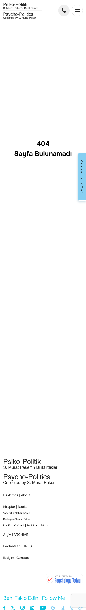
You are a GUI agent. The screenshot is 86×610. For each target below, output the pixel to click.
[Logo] (22, 18)
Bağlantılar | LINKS (17, 546)
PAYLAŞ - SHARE (81, 176)
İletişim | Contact (16, 557)
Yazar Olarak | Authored (16, 513)
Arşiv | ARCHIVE (15, 534)
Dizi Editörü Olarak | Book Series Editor (25, 525)
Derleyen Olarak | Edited (17, 519)
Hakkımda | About (16, 495)
